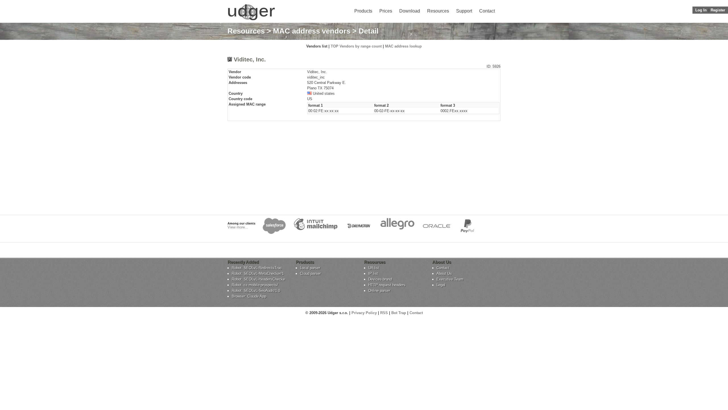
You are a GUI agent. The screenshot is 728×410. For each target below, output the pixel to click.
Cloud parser (310, 273)
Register (718, 10)
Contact (487, 11)
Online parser (379, 291)
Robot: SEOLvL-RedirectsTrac (257, 268)
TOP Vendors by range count (356, 46)
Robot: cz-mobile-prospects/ (255, 285)
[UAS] (251, 20)
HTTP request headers (387, 285)
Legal (441, 285)
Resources (438, 11)
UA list (373, 268)
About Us (444, 273)
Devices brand (380, 279)
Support (464, 11)
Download (409, 11)
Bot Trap (398, 313)
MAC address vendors (311, 31)
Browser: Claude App (249, 296)
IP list (373, 273)
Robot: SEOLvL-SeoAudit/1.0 (256, 291)
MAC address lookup (403, 46)
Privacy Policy (364, 313)
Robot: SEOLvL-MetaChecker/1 (258, 273)
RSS (384, 313)
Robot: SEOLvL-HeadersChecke (258, 279)
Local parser (310, 268)
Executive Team (450, 279)
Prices (385, 11)
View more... (238, 227)
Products (363, 11)
